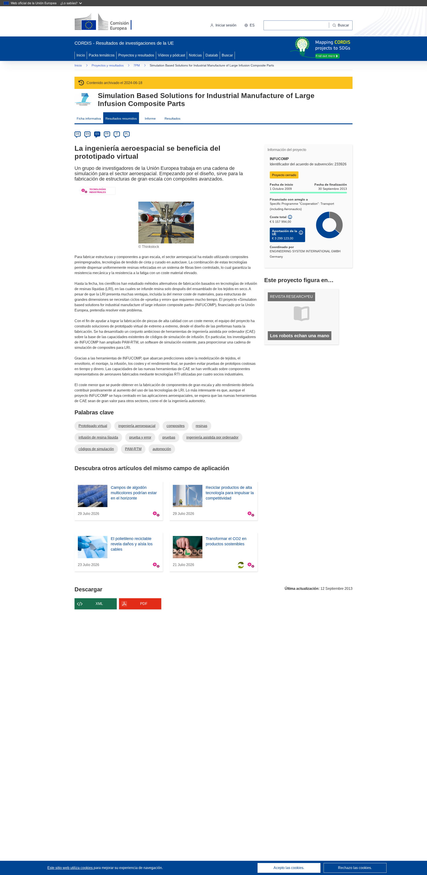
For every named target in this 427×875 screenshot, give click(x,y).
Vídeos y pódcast (171, 55)
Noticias (195, 55)
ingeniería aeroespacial (136, 426)
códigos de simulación (96, 449)
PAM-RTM (133, 449)
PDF (143, 604)
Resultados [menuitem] (172, 118)
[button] (249, 25)
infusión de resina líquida (98, 437)
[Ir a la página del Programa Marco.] (83, 99)
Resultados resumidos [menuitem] (121, 118)
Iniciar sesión (226, 25)
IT (117, 133)
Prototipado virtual (93, 426)
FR (107, 133)
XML (99, 604)
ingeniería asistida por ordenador (212, 437)
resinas (201, 426)
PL (126, 133)
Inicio (81, 55)
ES (97, 133)
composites (176, 426)
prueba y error (140, 437)
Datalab (211, 55)
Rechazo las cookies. (355, 868)
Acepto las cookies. (289, 868)
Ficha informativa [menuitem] (89, 118)
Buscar (227, 55)
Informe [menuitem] (150, 118)
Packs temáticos (102, 55)
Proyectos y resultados (136, 55)
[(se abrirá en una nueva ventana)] (110, 22)
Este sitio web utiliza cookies (70, 868)
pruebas (168, 437)
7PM (136, 65)
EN (87, 133)
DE (78, 133)
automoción (162, 449)
